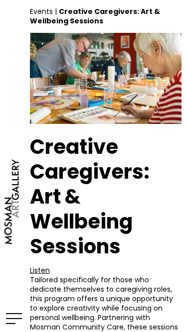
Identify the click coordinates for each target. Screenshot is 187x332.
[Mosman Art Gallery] (12, 166)
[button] (40, 270)
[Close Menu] (12, 318)
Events (41, 11)
